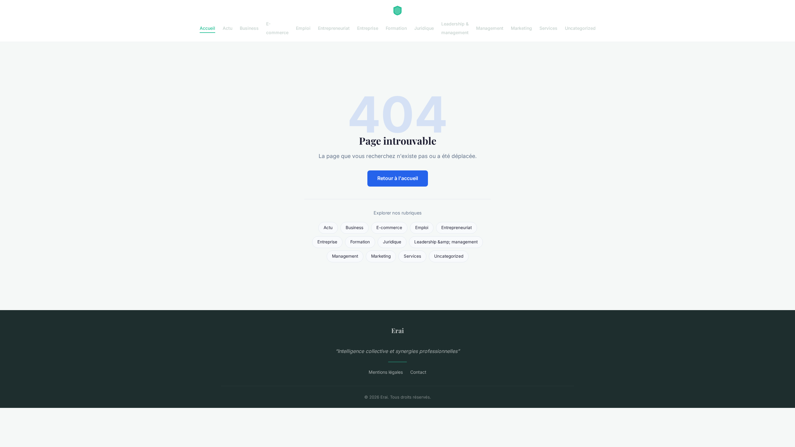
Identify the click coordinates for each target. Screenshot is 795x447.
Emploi (303, 28)
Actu (227, 28)
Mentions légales (386, 372)
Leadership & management (455, 28)
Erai (397, 330)
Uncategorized (580, 28)
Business (249, 28)
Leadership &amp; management (446, 241)
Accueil (207, 28)
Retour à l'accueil (397, 178)
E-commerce (277, 28)
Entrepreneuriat (334, 28)
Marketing (521, 28)
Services (548, 28)
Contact (418, 372)
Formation (396, 28)
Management (489, 28)
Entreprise (367, 28)
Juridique (424, 28)
